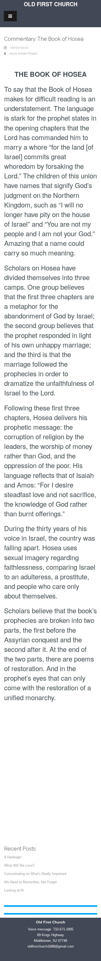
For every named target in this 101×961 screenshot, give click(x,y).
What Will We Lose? (19, 865)
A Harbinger (12, 857)
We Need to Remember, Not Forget (30, 882)
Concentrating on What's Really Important (35, 874)
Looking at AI (14, 890)
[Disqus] (50, 769)
